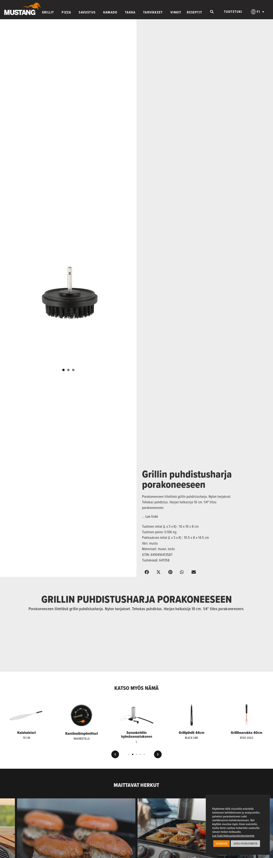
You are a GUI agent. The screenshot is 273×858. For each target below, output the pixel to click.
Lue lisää (151, 516)
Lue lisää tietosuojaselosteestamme (233, 835)
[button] (211, 11)
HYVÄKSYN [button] (221, 843)
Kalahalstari (26, 732)
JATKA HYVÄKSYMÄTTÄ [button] (245, 843)
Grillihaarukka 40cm (246, 732)
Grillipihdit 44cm (191, 732)
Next (140, 299)
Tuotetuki (233, 11)
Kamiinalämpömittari (81, 733)
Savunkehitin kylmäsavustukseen (136, 734)
